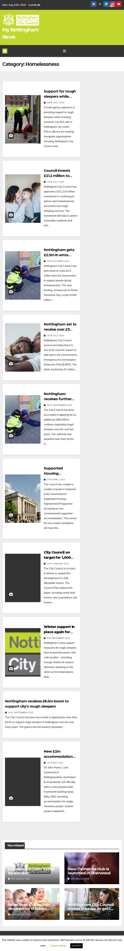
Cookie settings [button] (58, 945)
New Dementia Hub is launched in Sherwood (89, 871)
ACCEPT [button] (76, 946)
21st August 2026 (20, 879)
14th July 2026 (55, 182)
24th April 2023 (56, 479)
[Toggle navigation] (64, 51)
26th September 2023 (59, 405)
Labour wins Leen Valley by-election (31, 871)
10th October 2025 (58, 261)
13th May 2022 (55, 763)
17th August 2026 (20, 914)
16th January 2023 (58, 564)
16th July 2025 (55, 335)
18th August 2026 (80, 879)
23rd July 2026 (55, 103)
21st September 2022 (20, 712)
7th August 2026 (79, 914)
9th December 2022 (58, 638)
